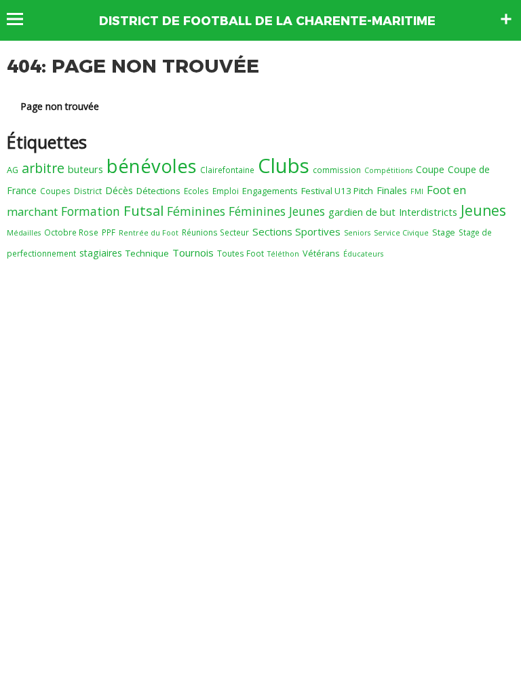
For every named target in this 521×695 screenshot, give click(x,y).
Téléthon (283, 254)
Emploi (225, 190)
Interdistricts (428, 212)
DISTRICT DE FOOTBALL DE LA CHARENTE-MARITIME (267, 21)
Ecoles (196, 190)
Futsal (143, 210)
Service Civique (401, 233)
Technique (147, 253)
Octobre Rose (71, 232)
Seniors (357, 233)
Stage (443, 232)
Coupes (55, 190)
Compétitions (388, 170)
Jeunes (483, 210)
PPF (108, 232)
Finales (392, 190)
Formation (90, 211)
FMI (416, 191)
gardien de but (361, 212)
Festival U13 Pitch (337, 191)
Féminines (196, 211)
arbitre (43, 168)
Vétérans (321, 253)
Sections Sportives (296, 231)
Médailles (24, 233)
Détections (158, 191)
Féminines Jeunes (277, 211)
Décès (119, 190)
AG (12, 170)
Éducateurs (363, 254)
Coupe (430, 169)
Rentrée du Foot (148, 233)
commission (337, 169)
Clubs (283, 165)
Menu (21, 19)
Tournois (193, 252)
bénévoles (152, 166)
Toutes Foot (240, 253)
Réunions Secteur (215, 232)
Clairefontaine (227, 169)
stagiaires (100, 252)
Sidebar (506, 19)
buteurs (85, 169)
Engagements (270, 191)
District (88, 190)
